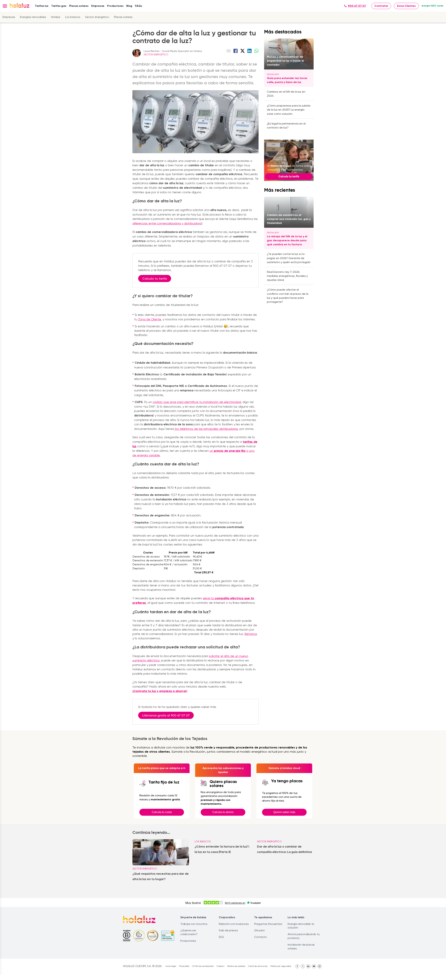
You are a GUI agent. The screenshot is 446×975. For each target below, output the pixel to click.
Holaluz (55, 17)
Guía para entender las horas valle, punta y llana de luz (287, 80)
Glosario (259, 930)
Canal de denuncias (258, 966)
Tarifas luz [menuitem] (41, 5)
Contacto (260, 937)
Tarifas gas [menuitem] (58, 5)
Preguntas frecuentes (268, 924)
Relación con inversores (234, 924)
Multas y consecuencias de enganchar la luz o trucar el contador (285, 60)
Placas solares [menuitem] (79, 5)
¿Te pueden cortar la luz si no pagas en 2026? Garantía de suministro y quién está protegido (288, 258)
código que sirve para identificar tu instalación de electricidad (197, 402)
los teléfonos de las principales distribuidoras (206, 429)
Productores (188, 940)
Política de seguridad (280, 966)
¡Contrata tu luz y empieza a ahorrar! (159, 691)
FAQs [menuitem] (138, 5)
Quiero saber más (284, 812)
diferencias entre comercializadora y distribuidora (166, 223)
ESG (221, 937)
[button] (5, 6)
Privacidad (184, 966)
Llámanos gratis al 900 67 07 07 (166, 715)
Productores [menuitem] (115, 5)
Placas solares (123, 17)
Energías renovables (33, 17)
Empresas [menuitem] (97, 5)
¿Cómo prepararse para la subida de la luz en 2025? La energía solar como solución (288, 109)
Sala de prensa (228, 930)
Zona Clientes (406, 5)
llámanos (251, 634)
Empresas (9, 17)
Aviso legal (171, 966)
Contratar (381, 5)
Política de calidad (236, 966)
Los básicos (72, 17)
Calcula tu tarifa (154, 278)
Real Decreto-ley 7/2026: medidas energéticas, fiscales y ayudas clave (287, 276)
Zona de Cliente (149, 319)
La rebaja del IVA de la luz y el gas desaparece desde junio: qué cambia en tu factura (287, 240)
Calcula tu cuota (162, 812)
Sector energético (97, 17)
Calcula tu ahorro (223, 812)
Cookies (220, 966)
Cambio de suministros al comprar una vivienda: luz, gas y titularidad (289, 219)
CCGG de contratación (203, 966)
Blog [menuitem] (129, 5)
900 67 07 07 (357, 5)
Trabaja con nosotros (193, 924)
